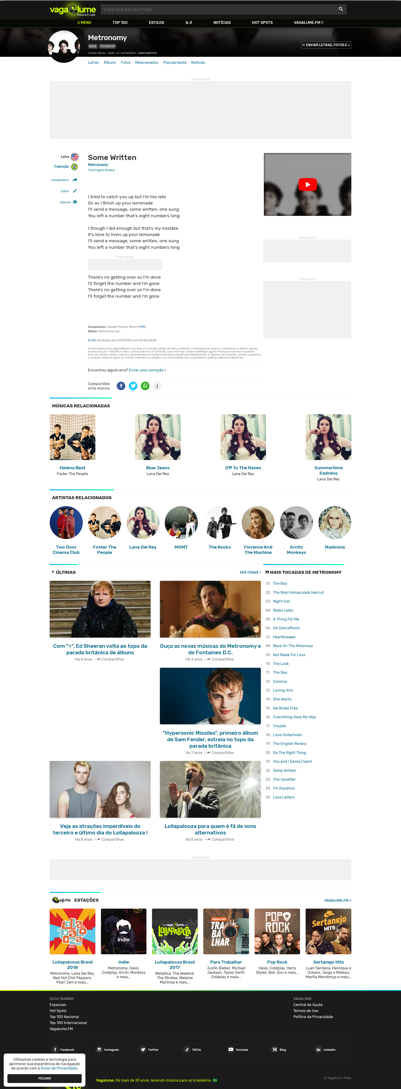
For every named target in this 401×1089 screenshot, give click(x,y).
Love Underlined (287, 735)
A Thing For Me (286, 619)
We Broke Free (285, 708)
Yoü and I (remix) (292, 761)
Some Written (284, 770)
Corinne (280, 681)
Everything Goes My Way (294, 717)
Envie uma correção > (147, 370)
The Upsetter (284, 779)
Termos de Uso (305, 1011)
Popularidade (174, 62)
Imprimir (65, 202)
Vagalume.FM (307, 22)
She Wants (282, 699)
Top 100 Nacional (64, 1017)
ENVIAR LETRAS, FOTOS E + (328, 45)
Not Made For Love (289, 655)
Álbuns (110, 62)
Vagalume (73, 9)
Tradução (61, 167)
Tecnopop (107, 46)
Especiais (58, 1005)
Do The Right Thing (289, 752)
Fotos (125, 62)
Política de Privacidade (313, 1017)
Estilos (156, 22)
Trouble (279, 726)
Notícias (222, 22)
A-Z (189, 22)
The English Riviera (289, 743)
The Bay (280, 583)
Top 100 (120, 22)
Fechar (45, 1078)
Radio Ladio (283, 610)
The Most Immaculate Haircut (298, 592)
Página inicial (97, 53)
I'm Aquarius (284, 788)
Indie (93, 46)
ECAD (92, 340)
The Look (281, 663)
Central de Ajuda (308, 1005)
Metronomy (107, 37)
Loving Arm (283, 690)
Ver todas (249, 573)
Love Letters (284, 797)
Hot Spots (262, 22)
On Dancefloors (286, 628)
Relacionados (146, 62)
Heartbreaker (284, 637)
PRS (142, 327)
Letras (93, 62)
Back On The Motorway (293, 646)
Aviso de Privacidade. (59, 1068)
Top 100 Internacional (68, 1023)
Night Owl (281, 601)
